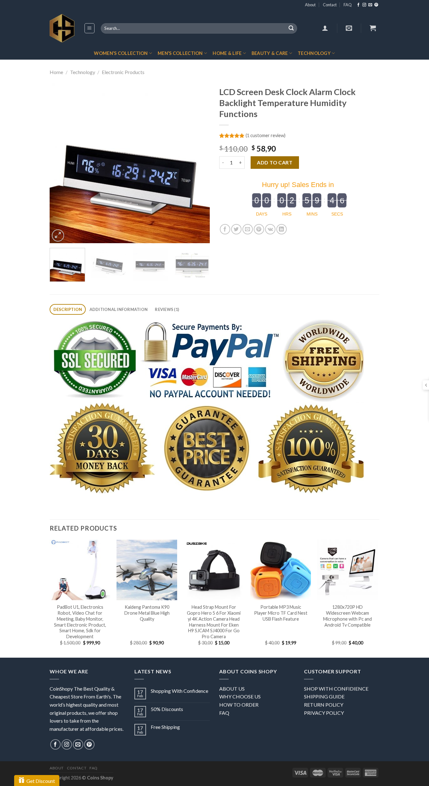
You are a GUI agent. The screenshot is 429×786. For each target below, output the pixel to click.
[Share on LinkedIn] (281, 229)
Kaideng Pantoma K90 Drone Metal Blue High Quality (147, 612)
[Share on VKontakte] (270, 229)
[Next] (198, 163)
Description (67, 309)
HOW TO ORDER (238, 705)
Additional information (119, 309)
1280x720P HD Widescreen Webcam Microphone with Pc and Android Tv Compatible (347, 615)
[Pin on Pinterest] (259, 229)
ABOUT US (232, 689)
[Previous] (60, 163)
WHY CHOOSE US (240, 696)
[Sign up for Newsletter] (349, 28)
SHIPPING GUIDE (324, 696)
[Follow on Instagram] (364, 5)
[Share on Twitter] (236, 229)
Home (56, 72)
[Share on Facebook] (225, 229)
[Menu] (89, 28)
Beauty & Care (270, 53)
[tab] (68, 309)
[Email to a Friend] (247, 229)
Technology (314, 53)
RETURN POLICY (323, 705)
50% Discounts (167, 709)
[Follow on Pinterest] (376, 5)
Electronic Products (123, 72)
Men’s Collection (180, 53)
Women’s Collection (121, 53)
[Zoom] (58, 235)
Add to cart (274, 162)
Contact (330, 4)
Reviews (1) (167, 309)
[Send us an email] (370, 5)
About (310, 4)
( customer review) (265, 135)
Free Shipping (165, 727)
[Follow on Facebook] (358, 5)
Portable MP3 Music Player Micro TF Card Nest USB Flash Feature (280, 612)
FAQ (348, 4)
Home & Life (227, 53)
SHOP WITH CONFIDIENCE (336, 689)
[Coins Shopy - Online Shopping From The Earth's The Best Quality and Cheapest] (62, 28)
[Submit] (291, 28)
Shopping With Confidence (179, 691)
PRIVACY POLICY (324, 713)
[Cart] (372, 28)
